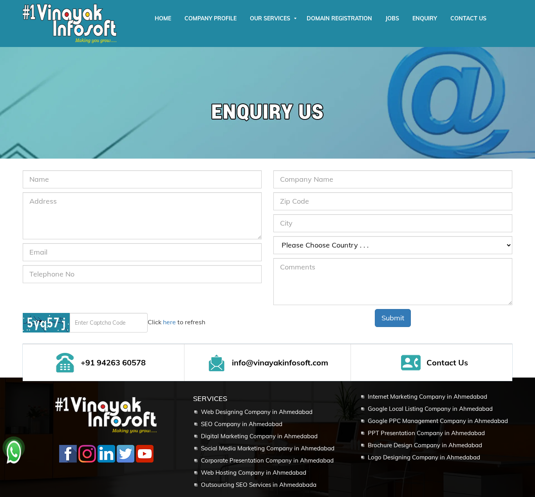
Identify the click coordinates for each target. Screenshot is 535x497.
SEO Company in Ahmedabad (241, 424)
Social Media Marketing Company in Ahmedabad (267, 448)
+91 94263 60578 (113, 362)
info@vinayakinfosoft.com (280, 362)
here (169, 322)
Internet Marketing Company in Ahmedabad (427, 396)
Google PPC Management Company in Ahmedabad (438, 421)
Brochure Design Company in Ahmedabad (425, 445)
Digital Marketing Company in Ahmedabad (259, 436)
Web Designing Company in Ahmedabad (257, 412)
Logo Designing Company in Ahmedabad (424, 457)
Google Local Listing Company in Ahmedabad (430, 408)
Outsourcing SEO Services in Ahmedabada (258, 484)
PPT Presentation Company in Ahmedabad (426, 433)
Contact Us (447, 362)
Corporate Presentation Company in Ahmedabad (267, 460)
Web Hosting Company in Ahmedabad (253, 472)
